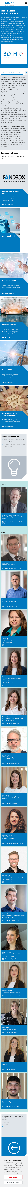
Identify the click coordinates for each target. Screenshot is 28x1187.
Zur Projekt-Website (8, 204)
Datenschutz (12, 1173)
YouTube (6, 1124)
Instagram (6, 1122)
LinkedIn (6, 1127)
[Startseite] (7, 3)
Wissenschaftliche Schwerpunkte (12, 73)
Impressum (19, 1173)
